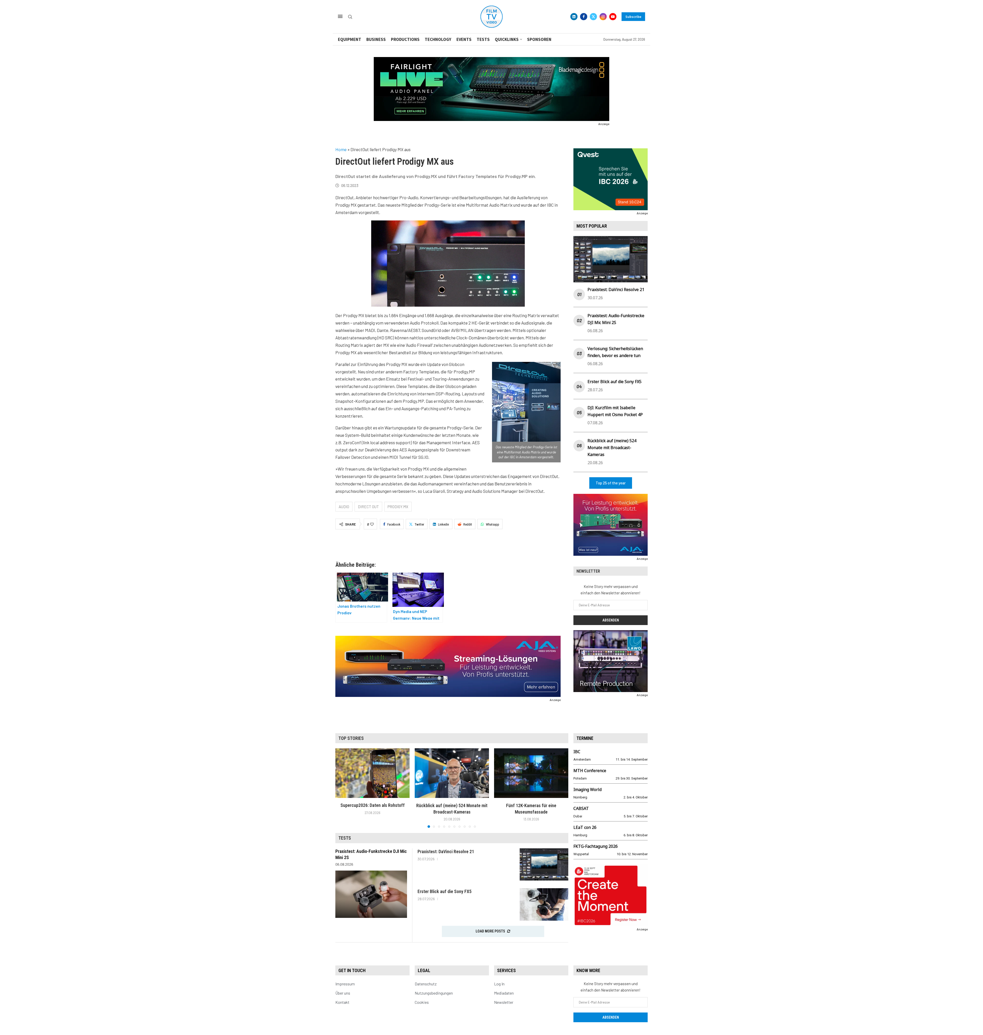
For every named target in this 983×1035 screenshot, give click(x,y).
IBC (576, 751)
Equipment (349, 39)
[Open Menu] (340, 16)
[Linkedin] (574, 16)
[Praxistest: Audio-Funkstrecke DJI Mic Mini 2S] (371, 894)
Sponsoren (539, 39)
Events (464, 39)
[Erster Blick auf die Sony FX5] (544, 904)
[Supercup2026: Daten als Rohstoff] (372, 773)
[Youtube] (612, 16)
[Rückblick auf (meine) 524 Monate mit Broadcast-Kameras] (452, 773)
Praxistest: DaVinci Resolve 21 (615, 289)
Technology (438, 39)
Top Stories (351, 738)
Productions (405, 39)
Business (376, 39)
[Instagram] (603, 16)
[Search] (350, 17)
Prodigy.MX (398, 506)
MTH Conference (589, 770)
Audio (344, 506)
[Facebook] (583, 16)
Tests (483, 39)
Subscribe (633, 16)
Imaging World (587, 789)
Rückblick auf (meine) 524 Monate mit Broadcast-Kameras (611, 447)
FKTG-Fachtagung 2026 (595, 846)
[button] (342, 788)
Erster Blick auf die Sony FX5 (614, 381)
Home (341, 149)
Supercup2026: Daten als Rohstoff (372, 805)
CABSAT (581, 808)
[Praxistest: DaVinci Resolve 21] (544, 864)
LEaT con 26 (584, 827)
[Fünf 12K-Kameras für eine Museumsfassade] (531, 773)
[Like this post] (372, 524)
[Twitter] (593, 16)
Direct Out (368, 506)
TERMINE (584, 738)
